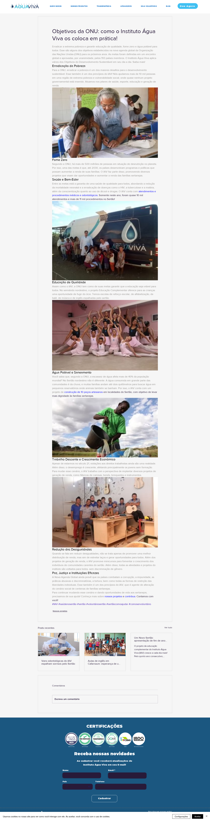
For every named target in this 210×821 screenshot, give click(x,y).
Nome (65, 770)
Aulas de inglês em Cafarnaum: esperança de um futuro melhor (104, 662)
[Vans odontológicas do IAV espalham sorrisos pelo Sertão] (58, 644)
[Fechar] (206, 816)
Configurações (181, 816)
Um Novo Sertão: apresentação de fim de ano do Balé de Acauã (149, 639)
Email (111, 770)
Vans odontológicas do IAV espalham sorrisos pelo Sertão (58, 662)
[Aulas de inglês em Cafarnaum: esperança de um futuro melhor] (105, 644)
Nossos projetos (60, 611)
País (65, 781)
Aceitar (197, 816)
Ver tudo (168, 627)
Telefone (99, 781)
